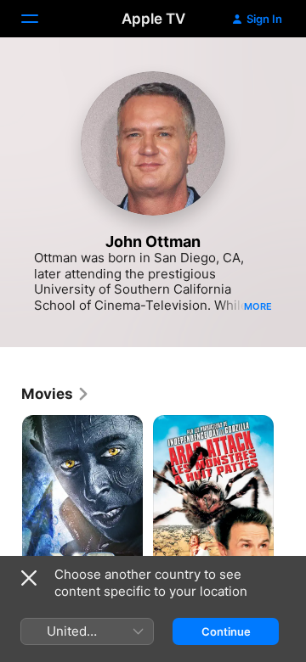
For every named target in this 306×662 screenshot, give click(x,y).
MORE (258, 306)
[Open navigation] (40, 18)
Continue (226, 631)
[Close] (29, 578)
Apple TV (153, 18)
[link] (55, 393)
